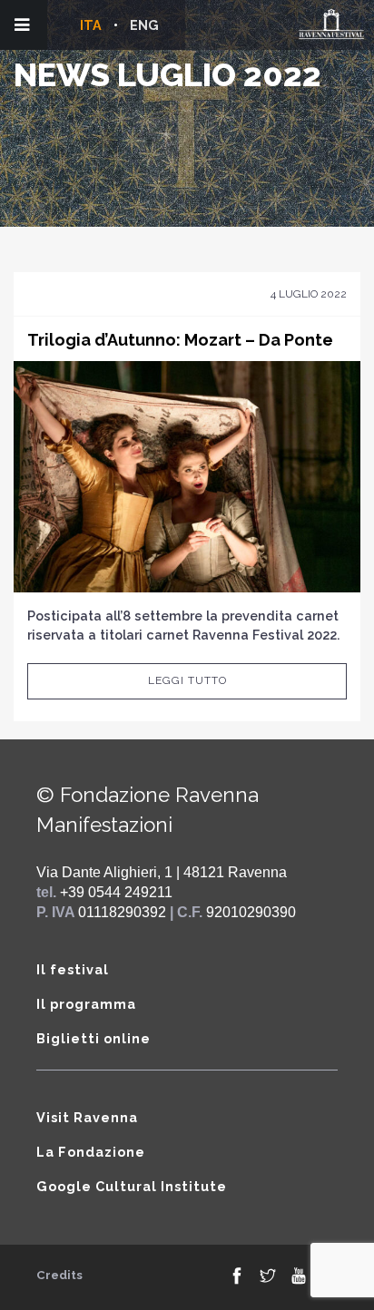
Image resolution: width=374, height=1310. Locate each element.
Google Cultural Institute (131, 1186)
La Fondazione (90, 1151)
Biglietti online (93, 1038)
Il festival (72, 969)
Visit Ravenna (87, 1117)
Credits (59, 1275)
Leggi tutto (187, 680)
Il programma (86, 1004)
